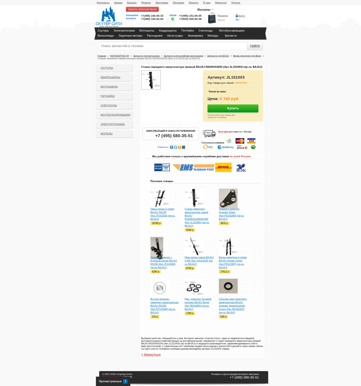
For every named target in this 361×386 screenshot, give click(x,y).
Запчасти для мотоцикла (146, 56)
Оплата (193, 2)
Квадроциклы (168, 30)
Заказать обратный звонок (142, 9)
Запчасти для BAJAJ (218, 56)
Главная (101, 56)
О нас (206, 2)
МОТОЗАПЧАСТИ (119, 56)
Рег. (237, 19)
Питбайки (187, 30)
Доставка (162, 2)
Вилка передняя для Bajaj (247, 56)
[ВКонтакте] (172, 146)
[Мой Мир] (184, 146)
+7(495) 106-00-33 (152, 15)
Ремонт (146, 2)
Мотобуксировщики (231, 30)
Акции (118, 2)
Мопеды (213, 35)
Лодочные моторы (130, 35)
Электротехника (124, 30)
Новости (221, 2)
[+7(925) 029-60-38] (171, 20)
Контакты (103, 2)
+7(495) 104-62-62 (152, 18)
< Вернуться (151, 355)
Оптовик (178, 2)
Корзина (223, 15)
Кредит (132, 2)
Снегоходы (206, 30)
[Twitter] (176, 146)
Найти (255, 46)
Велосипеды (106, 35)
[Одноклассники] (180, 146)
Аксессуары (175, 35)
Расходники (154, 35)
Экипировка (195, 35)
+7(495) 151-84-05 (190, 15)
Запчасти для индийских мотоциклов (183, 56)
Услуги (235, 2)
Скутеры (103, 30)
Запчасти (230, 35)
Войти (241, 16)
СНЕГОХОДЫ (109, 105)
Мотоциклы (146, 30)
